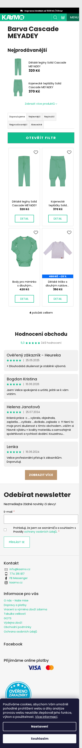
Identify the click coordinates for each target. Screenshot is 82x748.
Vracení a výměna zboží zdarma (25, 609)
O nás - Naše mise (16, 600)
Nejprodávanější (18, 124)
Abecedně (36, 124)
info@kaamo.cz (20, 569)
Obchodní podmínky (17, 627)
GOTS (7, 618)
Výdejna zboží (13, 623)
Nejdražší (49, 116)
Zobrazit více (41, 475)
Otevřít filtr (41, 137)
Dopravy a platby (15, 605)
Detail (24, 219)
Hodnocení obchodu (41, 334)
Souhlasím (39, 738)
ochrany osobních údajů (40, 532)
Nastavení (39, 726)
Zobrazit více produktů (40, 104)
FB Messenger (19, 578)
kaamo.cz (16, 582)
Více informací (46, 717)
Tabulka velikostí (15, 614)
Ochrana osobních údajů (20, 631)
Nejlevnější (34, 116)
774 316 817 (17, 574)
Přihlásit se (17, 542)
